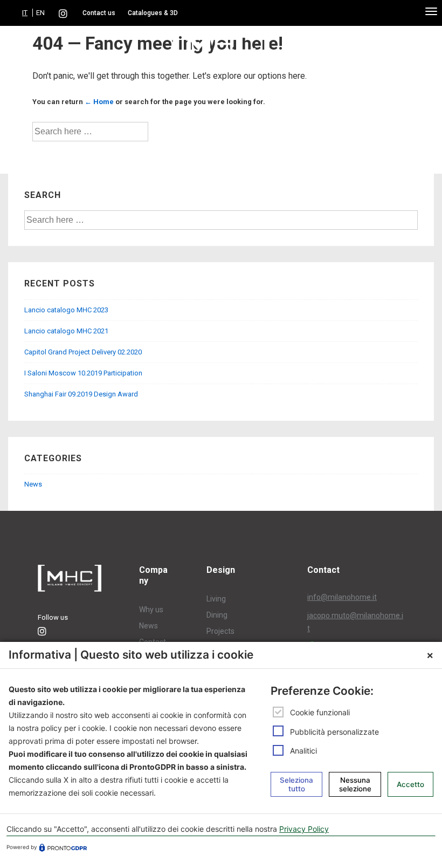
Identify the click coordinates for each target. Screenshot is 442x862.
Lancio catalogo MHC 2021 (66, 331)
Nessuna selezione (355, 784)
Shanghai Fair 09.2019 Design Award (81, 394)
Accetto (410, 784)
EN (40, 13)
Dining (216, 615)
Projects (220, 631)
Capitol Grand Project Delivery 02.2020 (83, 352)
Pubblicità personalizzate (334, 731)
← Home (99, 102)
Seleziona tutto (296, 784)
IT (24, 13)
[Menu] (431, 11)
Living (216, 598)
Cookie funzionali (320, 712)
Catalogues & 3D (153, 13)
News (33, 484)
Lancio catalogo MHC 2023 (66, 310)
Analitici (303, 750)
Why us (151, 609)
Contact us (98, 13)
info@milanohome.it (342, 597)
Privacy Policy (304, 828)
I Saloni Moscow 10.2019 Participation (83, 373)
